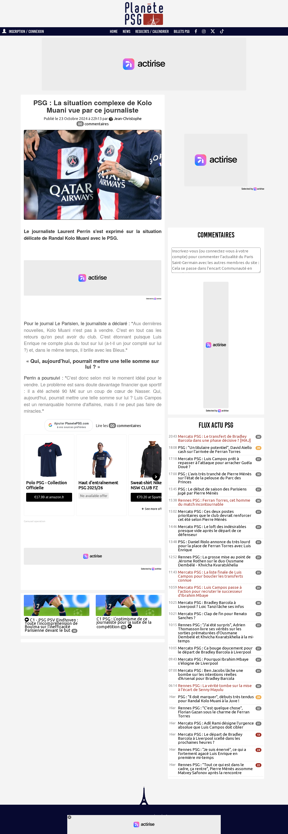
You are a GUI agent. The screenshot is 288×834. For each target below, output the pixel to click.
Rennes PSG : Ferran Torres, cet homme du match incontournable (214, 502)
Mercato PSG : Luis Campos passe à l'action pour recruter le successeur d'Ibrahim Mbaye (210, 591)
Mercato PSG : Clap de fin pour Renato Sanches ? (212, 615)
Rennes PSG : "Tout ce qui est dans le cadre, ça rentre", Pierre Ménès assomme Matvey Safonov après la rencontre (215, 768)
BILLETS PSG (182, 31)
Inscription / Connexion (25, 31)
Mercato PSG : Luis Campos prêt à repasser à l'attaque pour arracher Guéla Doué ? (215, 462)
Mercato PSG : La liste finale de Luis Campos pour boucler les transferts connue (210, 576)
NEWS (126, 31)
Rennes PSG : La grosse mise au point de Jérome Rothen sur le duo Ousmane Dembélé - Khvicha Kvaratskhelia (214, 561)
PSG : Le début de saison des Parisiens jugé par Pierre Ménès (212, 491)
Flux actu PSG (216, 425)
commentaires (93, 124)
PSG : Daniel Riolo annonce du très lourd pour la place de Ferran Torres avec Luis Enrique (214, 545)
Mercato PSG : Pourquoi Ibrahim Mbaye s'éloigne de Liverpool (213, 661)
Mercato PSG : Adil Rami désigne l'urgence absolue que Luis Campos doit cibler (216, 725)
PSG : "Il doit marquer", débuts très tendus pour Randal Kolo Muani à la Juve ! (216, 698)
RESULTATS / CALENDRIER (152, 31)
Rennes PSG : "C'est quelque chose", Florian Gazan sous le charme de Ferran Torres (213, 712)
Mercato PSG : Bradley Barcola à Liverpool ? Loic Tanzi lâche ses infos (211, 604)
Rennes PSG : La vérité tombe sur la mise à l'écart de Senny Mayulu (215, 687)
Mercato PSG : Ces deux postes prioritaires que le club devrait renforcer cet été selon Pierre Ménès (214, 515)
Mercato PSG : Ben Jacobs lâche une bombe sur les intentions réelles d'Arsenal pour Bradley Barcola (210, 674)
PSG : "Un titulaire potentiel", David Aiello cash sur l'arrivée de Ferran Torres (215, 449)
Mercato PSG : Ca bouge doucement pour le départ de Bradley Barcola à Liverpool (215, 650)
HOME (114, 31)
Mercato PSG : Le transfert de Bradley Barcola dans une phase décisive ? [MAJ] (214, 438)
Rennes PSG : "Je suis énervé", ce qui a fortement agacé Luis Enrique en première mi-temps (212, 753)
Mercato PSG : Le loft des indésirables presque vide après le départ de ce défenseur (212, 530)
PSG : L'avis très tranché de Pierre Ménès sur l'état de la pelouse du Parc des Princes (215, 478)
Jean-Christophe (127, 118)
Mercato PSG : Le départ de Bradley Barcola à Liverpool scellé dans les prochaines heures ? (210, 738)
